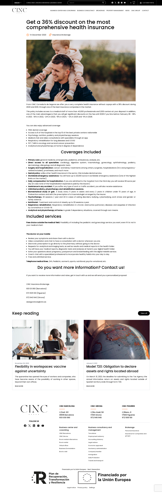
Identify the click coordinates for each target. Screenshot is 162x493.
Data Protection (94, 458)
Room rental (63, 442)
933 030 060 (64, 417)
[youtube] (125, 3)
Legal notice (71, 487)
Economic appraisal (95, 445)
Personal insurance (132, 431)
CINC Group (135, 10)
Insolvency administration (97, 448)
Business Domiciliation (67, 448)
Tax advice (92, 433)
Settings (92, 487)
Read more (19, 386)
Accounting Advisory (95, 439)
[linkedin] (118, 3)
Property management (115, 10)
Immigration (92, 454)
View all (144, 313)
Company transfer (94, 451)
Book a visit (63, 451)
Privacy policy (82, 487)
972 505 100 (127, 417)
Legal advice (93, 442)
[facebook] (112, 3)
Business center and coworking (62, 10)
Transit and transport (95, 461)
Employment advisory (96, 436)
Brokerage (100, 10)
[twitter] (115, 3)
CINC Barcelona (65, 433)
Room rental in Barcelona (68, 439)
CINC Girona (63, 436)
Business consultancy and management (100, 428)
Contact (145, 10)
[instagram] (122, 3)
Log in (134, 3)
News (127, 10)
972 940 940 (96, 417)
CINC (19, 10)
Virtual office (63, 445)
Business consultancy (86, 10)
